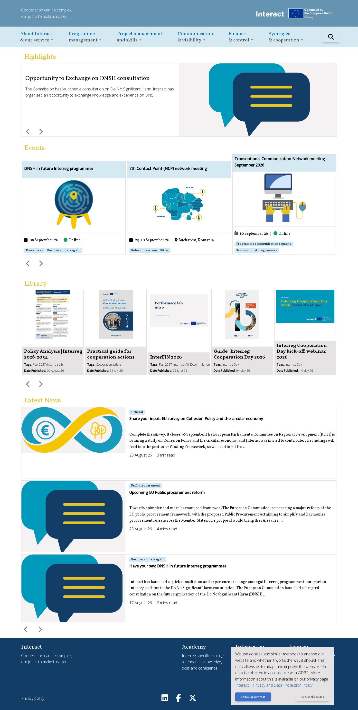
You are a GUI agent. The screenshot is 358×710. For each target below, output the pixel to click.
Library (35, 284)
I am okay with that (253, 697)
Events (34, 148)
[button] (36, 37)
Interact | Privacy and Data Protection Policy (273, 685)
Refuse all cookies (312, 697)
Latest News (42, 400)
